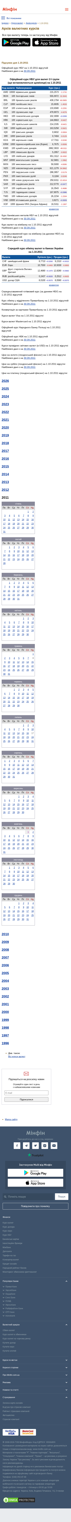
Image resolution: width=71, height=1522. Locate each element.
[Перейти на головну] (10, 9)
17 (4, 524)
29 (27, 527)
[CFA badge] (45, 1432)
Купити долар (9, 1343)
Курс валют (8, 1223)
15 (27, 519)
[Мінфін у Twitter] (35, 1145)
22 (27, 524)
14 (23, 519)
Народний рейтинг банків (14, 1268)
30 (32, 527)
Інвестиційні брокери (12, 1243)
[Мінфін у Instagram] (44, 1145)
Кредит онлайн (10, 1264)
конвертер (54, 209)
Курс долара (9, 1227)
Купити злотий (9, 1351)
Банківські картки (11, 1239)
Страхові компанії (11, 1419)
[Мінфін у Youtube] (54, 1145)
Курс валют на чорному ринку (17, 1338)
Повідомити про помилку (35, 1206)
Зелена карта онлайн (13, 1403)
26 (14, 527)
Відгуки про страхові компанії (17, 1407)
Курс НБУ (7, 1235)
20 (18, 524)
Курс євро (7, 1231)
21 (23, 524)
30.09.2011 (30, 71)
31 (4, 531)
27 (18, 527)
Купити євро (8, 1347)
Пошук (61, 1196)
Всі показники (14, 18)
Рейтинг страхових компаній (16, 1411)
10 (4, 519)
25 (9, 527)
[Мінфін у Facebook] (17, 1145)
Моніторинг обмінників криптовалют (20, 1272)
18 (9, 524)
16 (32, 519)
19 (14, 524)
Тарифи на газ (9, 1255)
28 (23, 527)
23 (32, 524)
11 (9, 519)
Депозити (7, 1251)
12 (14, 519)
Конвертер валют (11, 1260)
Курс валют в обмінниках (14, 1334)
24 (4, 527)
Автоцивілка (8, 1415)
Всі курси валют (16, 1056)
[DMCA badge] (35, 1500)
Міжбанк (7, 1247)
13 (18, 519)
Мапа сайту (11, 1119)
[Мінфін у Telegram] (26, 1145)
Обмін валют (9, 1330)
